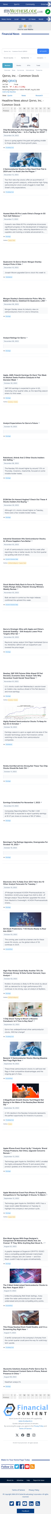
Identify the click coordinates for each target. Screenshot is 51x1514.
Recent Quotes (8, 58)
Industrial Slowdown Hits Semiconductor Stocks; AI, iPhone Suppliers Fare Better (24, 540)
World (41, 19)
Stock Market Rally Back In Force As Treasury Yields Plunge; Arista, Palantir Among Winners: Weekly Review (23, 586)
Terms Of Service (25, 1428)
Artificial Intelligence (13, 563)
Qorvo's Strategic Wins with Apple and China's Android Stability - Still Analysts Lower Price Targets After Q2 (23, 631)
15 (36, 108)
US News (32, 19)
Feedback (25, 1511)
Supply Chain (11, 240)
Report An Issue (38, 1480)
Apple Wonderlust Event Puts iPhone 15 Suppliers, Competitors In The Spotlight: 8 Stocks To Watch (25, 1193)
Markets (7, 65)
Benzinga (8, 236)
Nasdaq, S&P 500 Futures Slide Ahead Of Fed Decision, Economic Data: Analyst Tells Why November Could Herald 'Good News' (23, 675)
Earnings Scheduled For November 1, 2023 (22, 802)
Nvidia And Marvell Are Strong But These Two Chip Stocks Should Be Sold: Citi (25, 767)
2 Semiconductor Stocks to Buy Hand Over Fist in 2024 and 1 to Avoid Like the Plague (24, 170)
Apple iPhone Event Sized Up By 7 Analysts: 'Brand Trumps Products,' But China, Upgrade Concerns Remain (25, 1150)
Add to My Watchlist (9, 92)
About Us (10, 1480)
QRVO (12, 81)
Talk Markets (9, 277)
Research (39, 95)
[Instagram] (33, 1435)
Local (16, 19)
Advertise (20, 1480)
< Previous (6, 109)
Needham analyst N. (13, 1382)
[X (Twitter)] (17, 1435)
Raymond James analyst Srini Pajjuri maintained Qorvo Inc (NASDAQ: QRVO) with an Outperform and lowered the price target (26, 644)
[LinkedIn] (28, 1435)
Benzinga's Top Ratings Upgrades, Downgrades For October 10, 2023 (25, 843)
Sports (16, 4)
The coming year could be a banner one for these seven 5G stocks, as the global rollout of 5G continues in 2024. (24, 942)
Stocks (18, 65)
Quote (9, 95)
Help (28, 1480)
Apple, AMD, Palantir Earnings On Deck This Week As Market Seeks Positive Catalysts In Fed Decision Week (24, 377)
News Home (6, 19)
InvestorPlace (9, 949)
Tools (38, 65)
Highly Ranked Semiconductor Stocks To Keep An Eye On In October (24, 722)
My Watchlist (25, 58)
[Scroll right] (49, 4)
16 (40, 108)
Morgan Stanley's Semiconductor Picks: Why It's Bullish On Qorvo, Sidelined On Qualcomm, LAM (25, 299)
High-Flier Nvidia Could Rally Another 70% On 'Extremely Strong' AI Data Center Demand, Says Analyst (24, 973)
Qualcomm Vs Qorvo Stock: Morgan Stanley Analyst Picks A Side (22, 263)
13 (28, 108)
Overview (7, 70)
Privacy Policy (39, 1426)
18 (48, 108)
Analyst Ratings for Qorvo (15, 338)
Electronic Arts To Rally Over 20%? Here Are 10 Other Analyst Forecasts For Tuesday (23, 883)
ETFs (28, 65)
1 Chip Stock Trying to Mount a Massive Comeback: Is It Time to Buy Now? (20, 1020)
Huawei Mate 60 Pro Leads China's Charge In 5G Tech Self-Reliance (24, 214)
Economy (10, 401)
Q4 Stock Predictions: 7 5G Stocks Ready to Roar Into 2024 (24, 930)
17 (44, 108)
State (23, 19)
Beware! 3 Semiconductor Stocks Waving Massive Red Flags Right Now (25, 1059)
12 (24, 108)
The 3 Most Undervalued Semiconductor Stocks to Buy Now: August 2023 (25, 1286)
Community (30, 4)
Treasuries (39, 70)
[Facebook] (22, 1435)
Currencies (20, 70)
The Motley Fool (10, 147)
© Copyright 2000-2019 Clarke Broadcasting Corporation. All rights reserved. (25, 1495)
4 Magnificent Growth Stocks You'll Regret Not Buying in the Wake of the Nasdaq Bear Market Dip (23, 1102)
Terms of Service (18, 1490)
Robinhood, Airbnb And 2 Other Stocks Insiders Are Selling (23, 458)
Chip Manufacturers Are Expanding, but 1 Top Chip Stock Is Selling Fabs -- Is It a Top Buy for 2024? (25, 131)
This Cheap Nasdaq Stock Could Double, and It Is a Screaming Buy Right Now (25, 1328)
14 (32, 108)
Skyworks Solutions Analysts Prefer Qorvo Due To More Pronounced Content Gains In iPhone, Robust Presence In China (25, 1371)
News (5, 4)
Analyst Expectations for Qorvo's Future (21, 423)
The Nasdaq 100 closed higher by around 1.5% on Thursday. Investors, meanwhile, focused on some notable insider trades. (25, 470)
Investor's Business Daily (12, 559)
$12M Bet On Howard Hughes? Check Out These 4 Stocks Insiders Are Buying (25, 500)
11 (20, 108)
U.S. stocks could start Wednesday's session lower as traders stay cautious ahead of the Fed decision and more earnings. (25, 689)
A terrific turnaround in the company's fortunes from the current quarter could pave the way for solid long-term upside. (26, 1340)
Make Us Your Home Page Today (15, 1460)
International (30, 70)
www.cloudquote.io (25, 1421)
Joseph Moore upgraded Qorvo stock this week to (25, 273)
